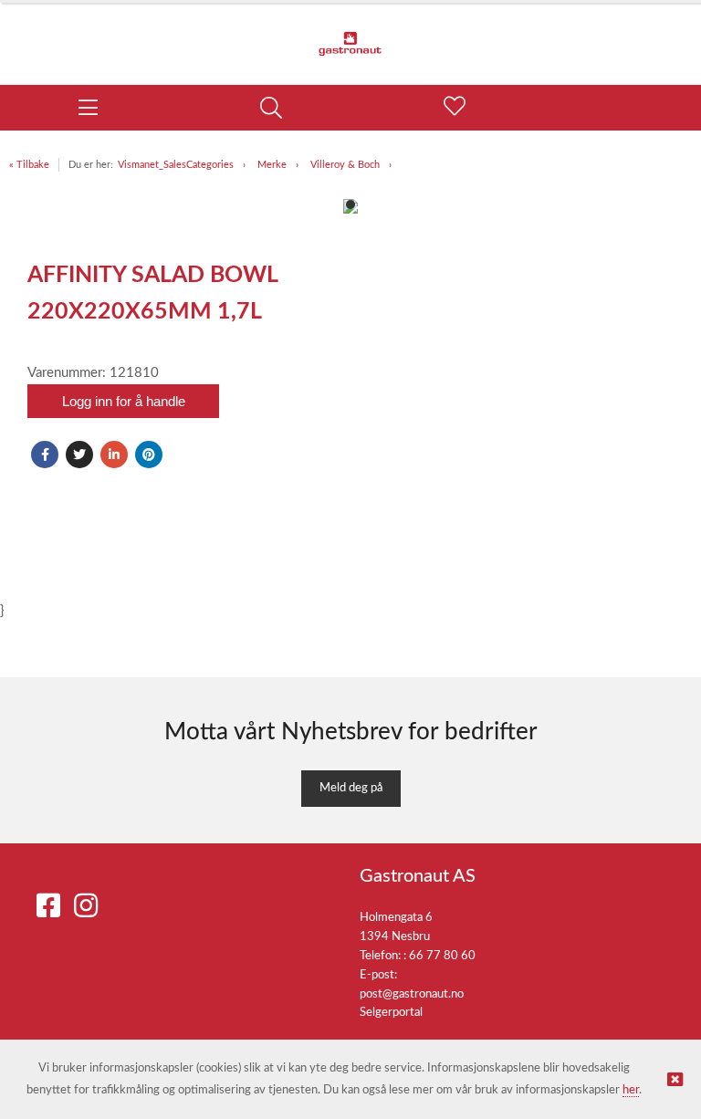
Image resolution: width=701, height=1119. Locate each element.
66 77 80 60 (442, 956)
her (631, 1090)
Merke (272, 165)
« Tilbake (29, 165)
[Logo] (350, 35)
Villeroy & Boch (345, 165)
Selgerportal (391, 1013)
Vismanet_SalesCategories (176, 165)
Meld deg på (350, 788)
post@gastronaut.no (412, 994)
